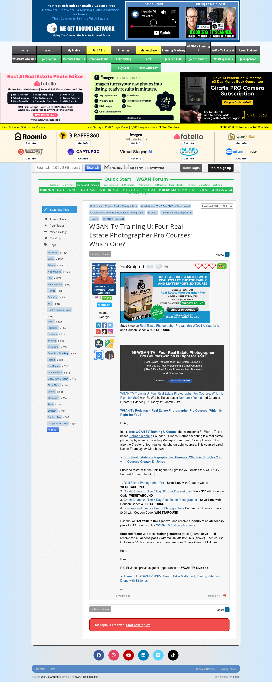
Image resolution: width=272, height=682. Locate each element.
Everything (157, 168)
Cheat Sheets (176, 184)
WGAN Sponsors (223, 59)
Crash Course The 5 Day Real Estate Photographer (117, 212)
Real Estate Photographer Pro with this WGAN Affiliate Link (179, 325)
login (191, 168)
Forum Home (58, 219)
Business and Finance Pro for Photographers (113, 206)
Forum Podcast (247, 50)
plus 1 (198, 266)
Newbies (52, 334)
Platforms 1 (145, 184)
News (51, 321)
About (49, 50)
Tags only (136, 168)
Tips (50, 303)
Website (104, 305)
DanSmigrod (131, 266)
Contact (40, 669)
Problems (53, 327)
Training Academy (173, 50)
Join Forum (49, 59)
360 (50, 278)
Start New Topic (59, 209)
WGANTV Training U (113, 218)
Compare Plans (98, 59)
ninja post (234, 676)
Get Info (31, 143)
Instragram (110, 331)
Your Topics (57, 225)
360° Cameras (128, 184)
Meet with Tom (148, 68)
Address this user (166, 266)
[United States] (98, 297)
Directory (123, 50)
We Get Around (50, 676)
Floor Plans (54, 385)
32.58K (107, 298)
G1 (230, 189)
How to (51, 290)
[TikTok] (173, 655)
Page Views (116, 127)
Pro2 (82, 189)
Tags (53, 245)
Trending (55, 238)
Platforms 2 (160, 184)
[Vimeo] (158, 655)
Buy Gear (123, 68)
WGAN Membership (136, 193)
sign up (221, 168)
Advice (51, 265)
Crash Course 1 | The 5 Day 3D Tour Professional (157, 491)
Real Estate (54, 366)
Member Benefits (74, 59)
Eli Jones (152, 212)
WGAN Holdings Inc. (86, 676)
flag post (225, 595)
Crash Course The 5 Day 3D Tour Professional (165, 206)
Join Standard (198, 59)
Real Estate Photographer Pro (177, 212)
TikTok (104, 331)
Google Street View (58, 423)
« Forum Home (100, 254)
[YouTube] (128, 655)
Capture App (54, 417)
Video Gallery (58, 232)
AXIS (92, 189)
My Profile (74, 50)
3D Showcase (55, 284)
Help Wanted (54, 271)
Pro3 (58, 189)
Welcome (55, 184)
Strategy (52, 410)
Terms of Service (205, 669)
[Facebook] (99, 655)
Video (51, 258)
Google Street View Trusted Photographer (109, 343)
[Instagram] (113, 655)
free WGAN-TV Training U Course (153, 431)
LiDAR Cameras (110, 184)
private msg (150, 267)
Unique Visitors (33, 127)
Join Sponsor (248, 59)
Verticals (217, 184)
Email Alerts (210, 206)
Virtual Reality (55, 372)
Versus (51, 391)
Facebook (104, 325)
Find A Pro (99, 50)
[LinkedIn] (143, 655)
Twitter (110, 325)
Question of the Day (58, 353)
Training (191, 184)
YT (223, 206)
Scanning (52, 297)
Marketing (204, 184)
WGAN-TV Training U (198, 48)
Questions (53, 346)
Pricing (51, 359)
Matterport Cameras (88, 184)
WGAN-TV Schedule (24, 59)
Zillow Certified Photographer (99, 355)
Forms (148, 59)
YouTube (98, 331)
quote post (159, 266)
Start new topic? (138, 625)
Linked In (98, 325)
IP (220, 596)
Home (24, 50)
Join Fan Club (173, 59)
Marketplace (148, 50)
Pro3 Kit (70, 189)
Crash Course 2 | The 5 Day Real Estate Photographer (160, 499)
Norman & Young (190, 397)
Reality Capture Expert (59, 309)
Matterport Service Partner (99, 343)
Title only (116, 168)
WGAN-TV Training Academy (175, 525)
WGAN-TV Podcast (223, 50)
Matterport (68, 184)
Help (52, 669)
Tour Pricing (123, 59)
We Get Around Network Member (109, 355)
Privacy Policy (228, 669)
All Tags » (53, 429)
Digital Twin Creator (58, 378)
